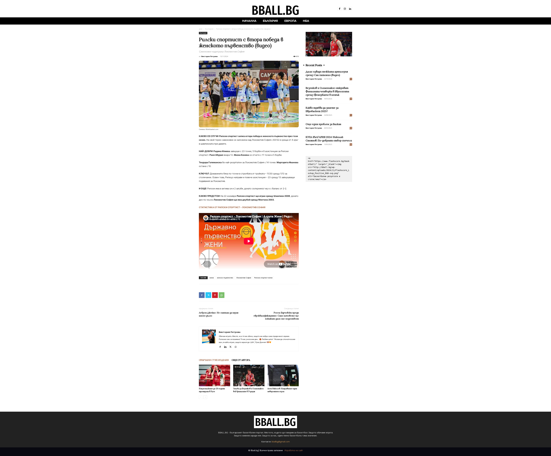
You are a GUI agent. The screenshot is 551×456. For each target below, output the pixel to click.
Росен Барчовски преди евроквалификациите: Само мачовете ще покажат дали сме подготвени (276, 315)
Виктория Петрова (209, 56)
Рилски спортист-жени (263, 278)
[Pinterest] (215, 295)
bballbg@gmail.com (281, 441)
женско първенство (225, 278)
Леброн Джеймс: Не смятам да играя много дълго (218, 314)
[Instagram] (345, 9)
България (209, 29)
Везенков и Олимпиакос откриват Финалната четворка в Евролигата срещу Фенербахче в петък (327, 91)
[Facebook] (339, 9)
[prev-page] (200, 397)
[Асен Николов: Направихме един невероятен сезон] (283, 375)
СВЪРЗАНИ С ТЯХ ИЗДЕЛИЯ (214, 360)
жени (211, 278)
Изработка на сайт (294, 450)
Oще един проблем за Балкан (323, 124)
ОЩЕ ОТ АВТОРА (241, 360)
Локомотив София (243, 278)
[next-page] (205, 397)
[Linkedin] (350, 9)
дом (200, 29)
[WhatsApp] (221, 295)
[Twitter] (208, 295)
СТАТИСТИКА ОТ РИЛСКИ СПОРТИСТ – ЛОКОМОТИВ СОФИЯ (232, 207)
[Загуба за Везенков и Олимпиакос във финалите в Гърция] (248, 375)
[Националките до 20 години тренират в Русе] (214, 375)
